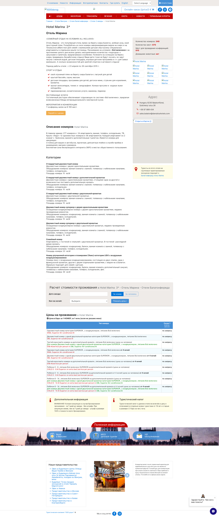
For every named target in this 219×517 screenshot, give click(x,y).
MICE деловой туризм (109, 435)
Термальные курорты (160, 16)
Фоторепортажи (90, 3)
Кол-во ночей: (55, 301)
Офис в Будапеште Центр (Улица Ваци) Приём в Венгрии (66, 470)
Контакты (104, 3)
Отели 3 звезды (96, 21)
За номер (117, 294)
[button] (92, 475)
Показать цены (119, 301)
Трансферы (92, 16)
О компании (52, 3)
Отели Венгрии (61, 21)
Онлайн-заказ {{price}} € (138, 9)
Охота (124, 16)
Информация (75, 3)
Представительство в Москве (65, 491)
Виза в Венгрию (61, 435)
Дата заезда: (55, 294)
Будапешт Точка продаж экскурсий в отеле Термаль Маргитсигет (64, 484)
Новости (64, 3)
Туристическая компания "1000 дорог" (60, 512)
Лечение (108, 16)
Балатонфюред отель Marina (152, 176)
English (125, 3)
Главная (49, 21)
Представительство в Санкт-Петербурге (65, 495)
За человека (130, 294)
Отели (59, 16)
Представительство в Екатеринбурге (62, 502)
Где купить (115, 3)
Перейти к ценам (56, 113)
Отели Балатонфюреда (79, 21)
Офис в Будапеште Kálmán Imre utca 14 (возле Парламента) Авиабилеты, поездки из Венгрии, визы (67, 476)
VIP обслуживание (152, 435)
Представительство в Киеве (64, 498)
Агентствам (166, 3)
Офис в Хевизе (58, 488)
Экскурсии (75, 16)
